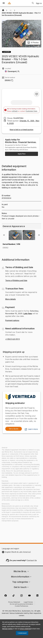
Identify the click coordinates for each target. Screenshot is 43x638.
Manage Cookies (7, 629)
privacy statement (25, 629)
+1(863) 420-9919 (12, 339)
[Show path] (10, 10)
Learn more (33, 429)
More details (10, 299)
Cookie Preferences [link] (21, 606)
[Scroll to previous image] (4, 235)
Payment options (12, 320)
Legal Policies (28, 602)
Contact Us (32, 560)
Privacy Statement (14, 602)
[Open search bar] (33, 3)
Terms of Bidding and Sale (16, 280)
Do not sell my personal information (21, 604)
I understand (22, 633)
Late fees (27, 313)
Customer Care (31, 111)
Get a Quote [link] (13, 429)
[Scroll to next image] (39, 235)
